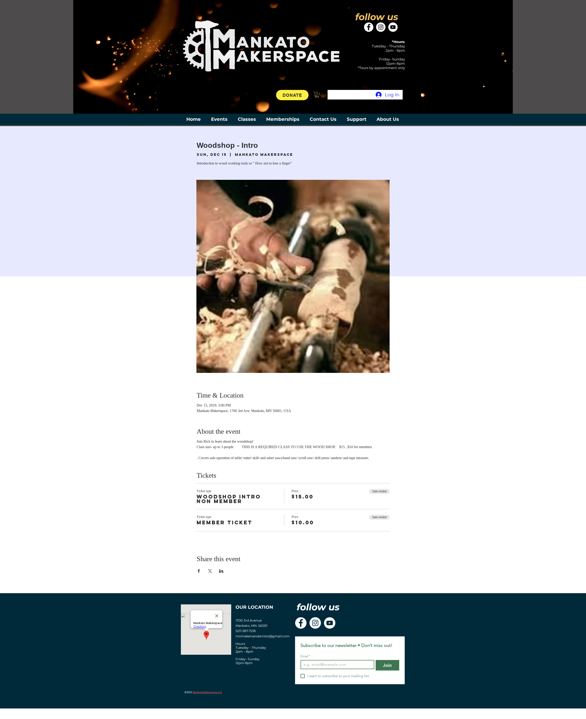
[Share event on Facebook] (199, 571)
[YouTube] (393, 27)
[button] (317, 95)
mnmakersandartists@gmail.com (263, 636)
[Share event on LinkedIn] (221, 571)
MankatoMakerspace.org (207, 692)
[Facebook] (368, 27)
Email (305, 656)
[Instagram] (380, 27)
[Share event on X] (210, 571)
